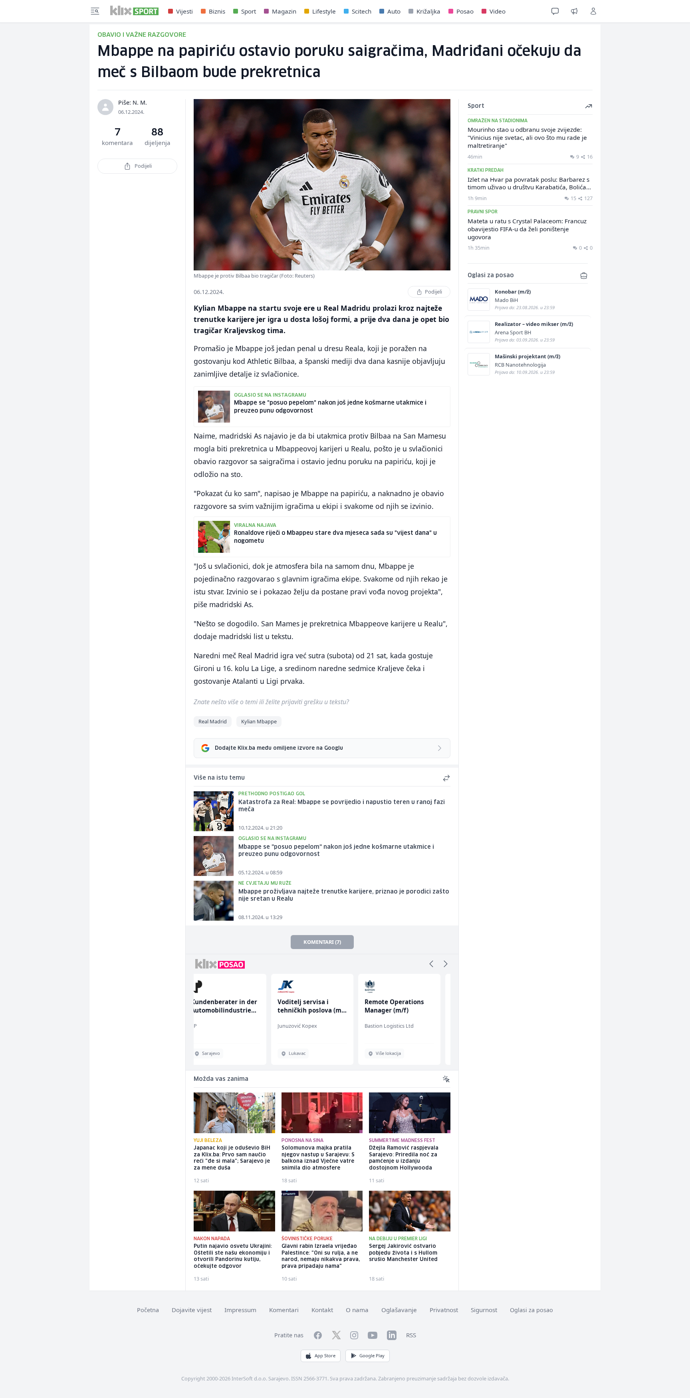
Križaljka (428, 11)
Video (498, 11)
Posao (465, 11)
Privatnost (444, 1310)
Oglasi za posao (531, 1310)
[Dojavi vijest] (574, 11)
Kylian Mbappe (259, 721)
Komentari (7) (322, 941)
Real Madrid (212, 721)
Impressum (240, 1310)
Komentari (284, 1310)
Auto (394, 11)
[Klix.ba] (134, 10)
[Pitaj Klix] (555, 11)
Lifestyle (324, 11)
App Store (325, 1355)
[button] (431, 964)
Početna (148, 1310)
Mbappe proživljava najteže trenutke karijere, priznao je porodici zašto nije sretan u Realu (343, 895)
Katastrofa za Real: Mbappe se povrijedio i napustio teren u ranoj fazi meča (341, 806)
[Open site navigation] (95, 11)
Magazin (284, 11)
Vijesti (184, 11)
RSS (411, 1335)
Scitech (361, 11)
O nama (357, 1310)
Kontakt (322, 1310)
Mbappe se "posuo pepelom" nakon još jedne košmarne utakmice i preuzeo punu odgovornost (336, 851)
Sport (248, 11)
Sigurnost (484, 1310)
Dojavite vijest (192, 1310)
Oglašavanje (399, 1310)
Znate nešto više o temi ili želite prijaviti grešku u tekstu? (271, 701)
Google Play (372, 1355)
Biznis (217, 11)
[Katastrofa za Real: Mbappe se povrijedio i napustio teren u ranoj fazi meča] (214, 811)
